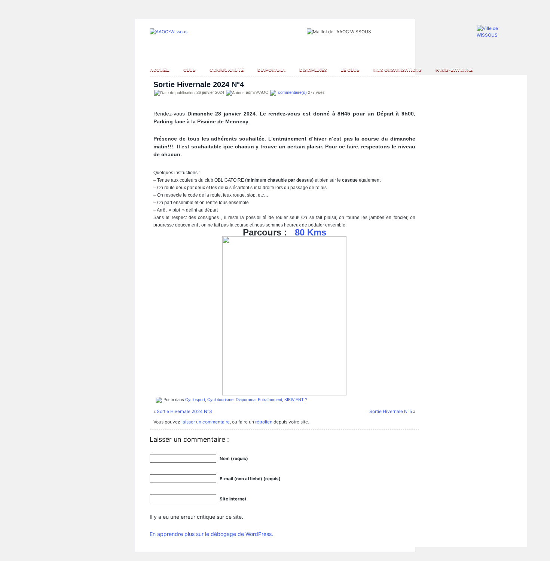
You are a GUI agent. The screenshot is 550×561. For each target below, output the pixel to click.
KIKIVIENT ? (295, 399)
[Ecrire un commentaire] (273, 92)
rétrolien (263, 422)
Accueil (159, 70)
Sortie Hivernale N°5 (390, 411)
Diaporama (271, 70)
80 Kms (310, 232)
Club (189, 70)
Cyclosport (195, 399)
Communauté (227, 70)
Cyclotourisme (220, 399)
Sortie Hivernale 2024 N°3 (184, 411)
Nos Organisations (397, 70)
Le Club (350, 70)
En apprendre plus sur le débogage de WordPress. (211, 534)
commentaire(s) (292, 92)
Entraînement (270, 399)
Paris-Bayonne (454, 70)
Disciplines (313, 70)
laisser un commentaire (205, 422)
